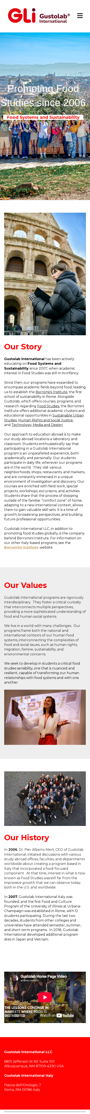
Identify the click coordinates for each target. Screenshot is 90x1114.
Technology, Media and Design (37, 425)
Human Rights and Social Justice (45, 420)
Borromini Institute (51, 392)
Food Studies (48, 406)
